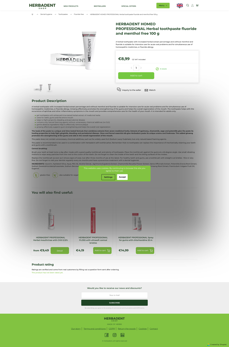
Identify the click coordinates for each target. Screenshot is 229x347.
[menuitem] (71, 6)
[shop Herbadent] (114, 319)
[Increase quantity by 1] (140, 68)
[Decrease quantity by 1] (131, 68)
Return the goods (127, 329)
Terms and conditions (95, 329)
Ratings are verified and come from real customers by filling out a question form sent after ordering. (75, 270)
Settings (108, 177)
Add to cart (136, 75)
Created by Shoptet (218, 344)
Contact (154, 329)
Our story (76, 329)
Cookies (143, 329)
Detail (60, 251)
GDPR (112, 329)
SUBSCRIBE (114, 303)
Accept (122, 177)
